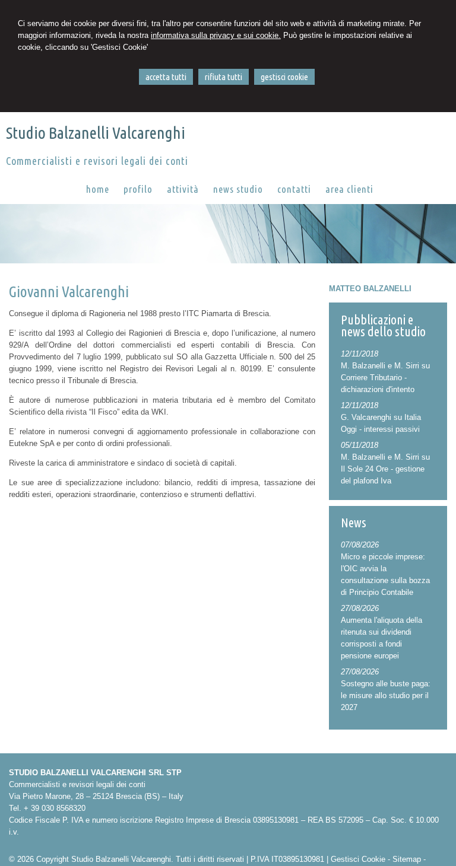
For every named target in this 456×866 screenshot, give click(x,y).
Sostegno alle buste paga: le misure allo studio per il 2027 (385, 695)
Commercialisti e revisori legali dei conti (97, 161)
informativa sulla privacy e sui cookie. (216, 35)
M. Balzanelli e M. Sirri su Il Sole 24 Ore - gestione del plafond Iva (385, 469)
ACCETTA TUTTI (165, 77)
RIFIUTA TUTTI (223, 77)
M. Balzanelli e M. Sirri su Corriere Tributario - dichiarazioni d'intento (385, 377)
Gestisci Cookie (358, 859)
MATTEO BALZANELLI (370, 288)
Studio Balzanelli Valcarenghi (95, 132)
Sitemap (406, 859)
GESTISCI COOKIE (284, 77)
